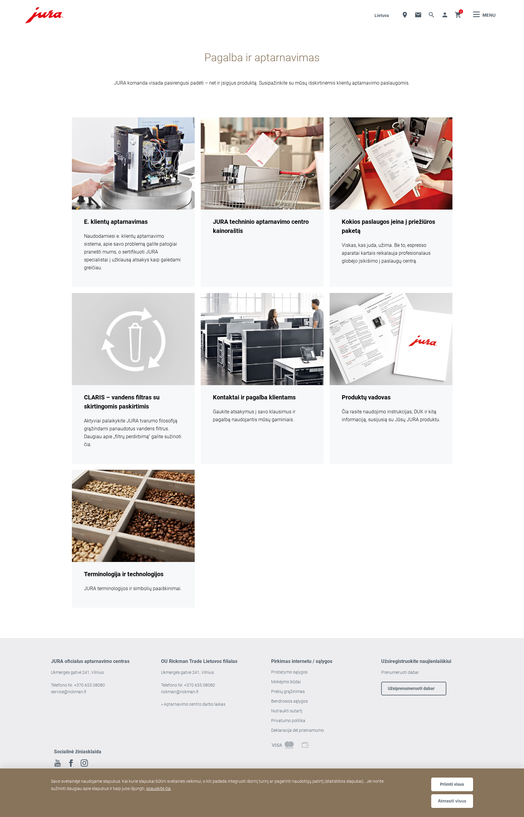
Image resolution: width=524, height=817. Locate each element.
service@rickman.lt (68, 691)
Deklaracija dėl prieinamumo (297, 730)
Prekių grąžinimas (288, 691)
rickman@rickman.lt (180, 691)
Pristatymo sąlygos (289, 672)
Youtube (57, 763)
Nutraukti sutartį (286, 710)
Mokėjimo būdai (286, 681)
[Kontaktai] (418, 14)
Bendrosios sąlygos (289, 701)
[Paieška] (431, 14)
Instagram (84, 763)
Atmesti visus (452, 800)
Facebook (71, 763)
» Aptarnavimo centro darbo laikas (193, 704)
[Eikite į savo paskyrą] (444, 14)
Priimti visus (452, 784)
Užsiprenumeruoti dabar (411, 688)
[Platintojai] (404, 14)
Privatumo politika (288, 720)
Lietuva (382, 15)
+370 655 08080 (89, 685)
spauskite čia (158, 788)
